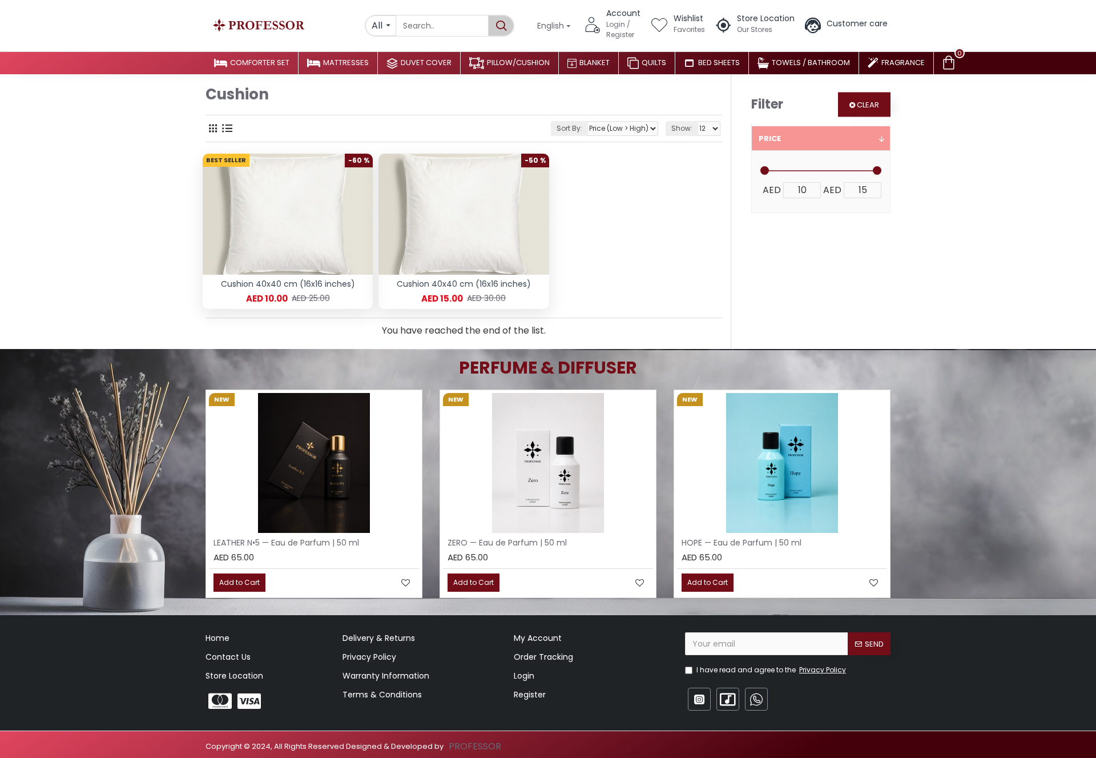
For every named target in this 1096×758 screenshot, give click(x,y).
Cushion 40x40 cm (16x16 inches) (288, 284)
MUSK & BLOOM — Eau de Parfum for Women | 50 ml (700, 543)
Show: (681, 128)
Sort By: (569, 128)
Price (770, 138)
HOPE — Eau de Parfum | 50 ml (423, 543)
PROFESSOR (475, 746)
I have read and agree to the (771, 670)
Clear (868, 104)
